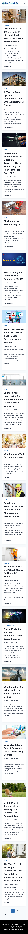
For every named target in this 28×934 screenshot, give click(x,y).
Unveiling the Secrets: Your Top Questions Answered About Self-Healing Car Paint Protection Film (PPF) (13, 163)
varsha (7, 109)
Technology (7, 325)
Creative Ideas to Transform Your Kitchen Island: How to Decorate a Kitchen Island (13, 35)
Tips (5, 683)
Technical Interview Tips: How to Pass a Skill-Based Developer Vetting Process (14, 336)
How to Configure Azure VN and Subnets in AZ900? (13, 275)
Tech (5, 88)
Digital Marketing (9, 625)
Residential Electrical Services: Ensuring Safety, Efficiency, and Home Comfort (14, 510)
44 (6, 914)
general (6, 25)
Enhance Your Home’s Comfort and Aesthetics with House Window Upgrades (14, 399)
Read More (8, 66)
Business (6, 499)
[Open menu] (24, 3)
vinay (6, 45)
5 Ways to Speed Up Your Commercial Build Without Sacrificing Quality (14, 98)
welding (6, 450)
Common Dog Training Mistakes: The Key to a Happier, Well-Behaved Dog (13, 809)
